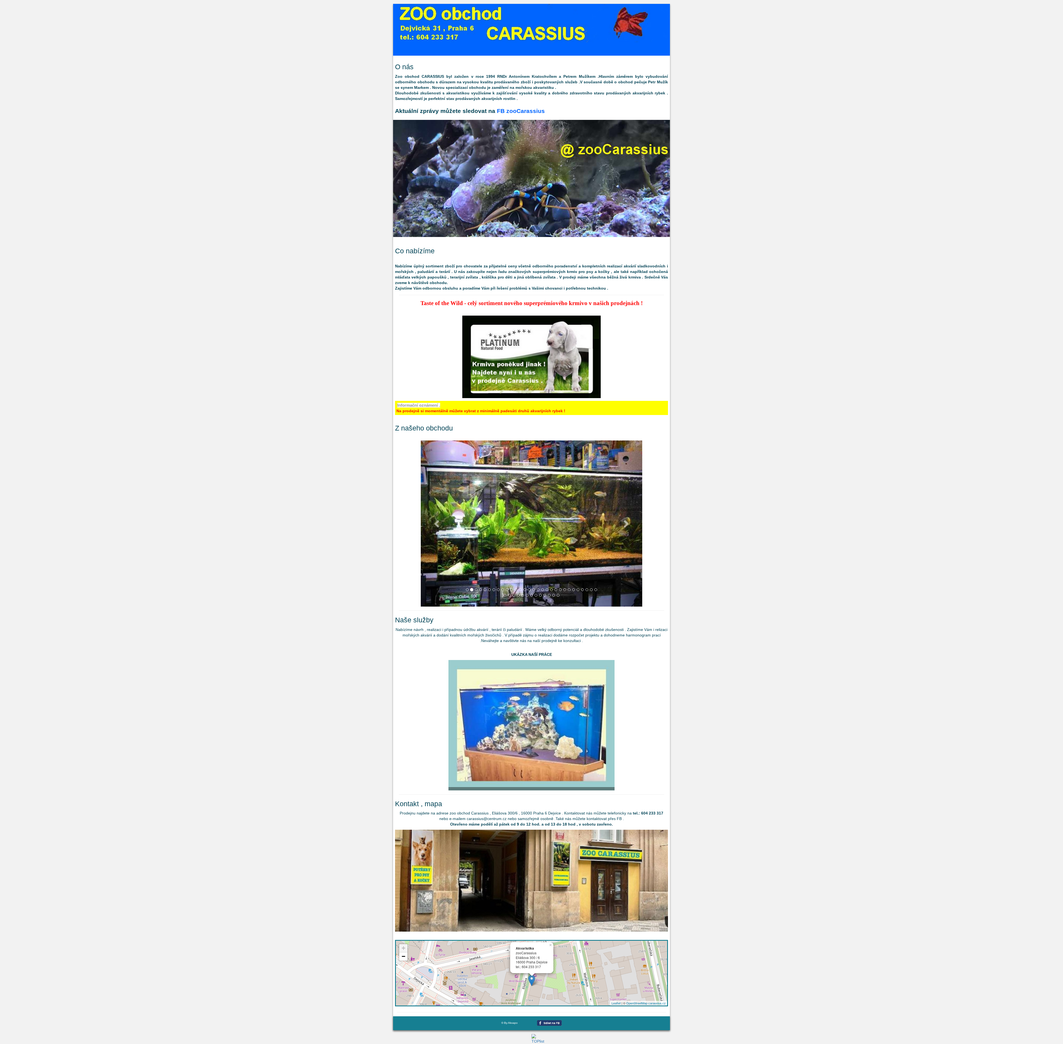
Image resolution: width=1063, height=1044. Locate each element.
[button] (437, 523)
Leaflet (616, 1003)
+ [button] (403, 948)
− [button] (403, 956)
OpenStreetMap (636, 1003)
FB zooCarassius (521, 111)
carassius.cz (657, 1003)
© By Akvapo (509, 1022)
